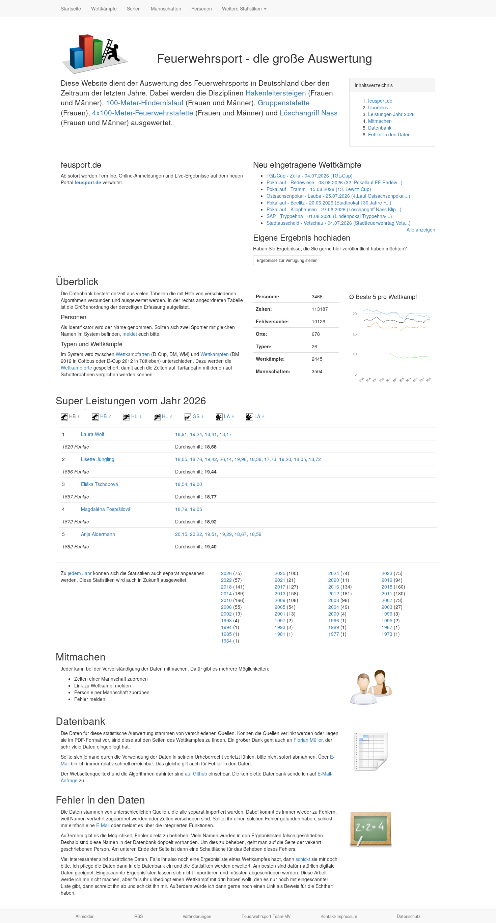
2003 (387, 606)
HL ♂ (167, 416)
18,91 (181, 434)
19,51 (211, 534)
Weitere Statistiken (242, 8)
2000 (333, 613)
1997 (280, 620)
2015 (387, 586)
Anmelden (85, 916)
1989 (333, 627)
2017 (280, 586)
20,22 (196, 534)
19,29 (226, 534)
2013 (280, 593)
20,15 (181, 534)
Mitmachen (380, 120)
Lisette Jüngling (97, 459)
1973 (387, 633)
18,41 (211, 434)
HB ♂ (105, 416)
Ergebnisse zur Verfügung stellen (287, 260)
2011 (387, 593)
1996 (333, 620)
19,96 (241, 459)
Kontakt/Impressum (339, 916)
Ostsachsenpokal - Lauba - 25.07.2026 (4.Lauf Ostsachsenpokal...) (338, 195)
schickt (303, 859)
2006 (226, 606)
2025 (280, 573)
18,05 (181, 459)
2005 (280, 606)
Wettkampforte (76, 367)
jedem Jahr (80, 573)
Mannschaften (166, 8)
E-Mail (103, 825)
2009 (280, 600)
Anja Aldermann (98, 534)
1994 (226, 627)
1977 (333, 633)
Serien (134, 8)
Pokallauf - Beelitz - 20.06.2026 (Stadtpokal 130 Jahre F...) (329, 202)
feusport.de (380, 100)
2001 (280, 613)
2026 (226, 573)
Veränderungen (197, 916)
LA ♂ (259, 416)
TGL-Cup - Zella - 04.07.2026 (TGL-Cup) (310, 175)
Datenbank (379, 127)
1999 (387, 613)
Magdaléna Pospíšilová (106, 509)
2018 (226, 586)
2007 (387, 600)
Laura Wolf (92, 434)
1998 (226, 620)
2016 (333, 586)
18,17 (226, 434)
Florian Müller (308, 739)
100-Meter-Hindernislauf (145, 102)
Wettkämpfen (214, 354)
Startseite (71, 8)
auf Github (196, 773)
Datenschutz (408, 916)
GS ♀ (197, 416)
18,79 (181, 509)
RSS (138, 916)
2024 (333, 573)
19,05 (196, 509)
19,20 (285, 459)
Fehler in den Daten (389, 134)
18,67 (241, 534)
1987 (387, 627)
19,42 (211, 459)
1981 (280, 633)
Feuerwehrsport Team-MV (266, 916)
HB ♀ (74, 416)
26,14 (226, 459)
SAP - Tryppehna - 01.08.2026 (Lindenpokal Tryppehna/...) (329, 216)
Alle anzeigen (421, 229)
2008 (333, 600)
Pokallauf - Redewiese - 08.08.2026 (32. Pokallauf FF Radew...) (335, 182)
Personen (201, 8)
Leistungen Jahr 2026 (391, 114)
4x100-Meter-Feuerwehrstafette (142, 112)
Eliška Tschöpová (99, 484)
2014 (226, 593)
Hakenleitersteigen (276, 92)
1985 (226, 633)
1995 (387, 620)
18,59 (255, 534)
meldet (129, 333)
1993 (280, 627)
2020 (333, 579)
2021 (280, 579)
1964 (226, 640)
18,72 (315, 459)
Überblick (378, 107)
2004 (333, 606)
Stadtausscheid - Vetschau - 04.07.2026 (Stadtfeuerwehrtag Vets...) (339, 222)
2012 (333, 593)
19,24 (196, 434)
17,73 (270, 459)
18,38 (255, 459)
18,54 (181, 484)
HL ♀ (136, 416)
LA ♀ (229, 416)
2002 (226, 613)
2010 (226, 600)
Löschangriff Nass (309, 112)
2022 (226, 579)
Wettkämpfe (104, 8)
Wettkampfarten (133, 354)
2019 (387, 579)
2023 (387, 573)
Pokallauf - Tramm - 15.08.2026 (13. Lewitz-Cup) (319, 189)
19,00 (196, 484)
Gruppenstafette (284, 102)
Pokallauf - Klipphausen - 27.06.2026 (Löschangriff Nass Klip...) (334, 209)
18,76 (196, 459)
